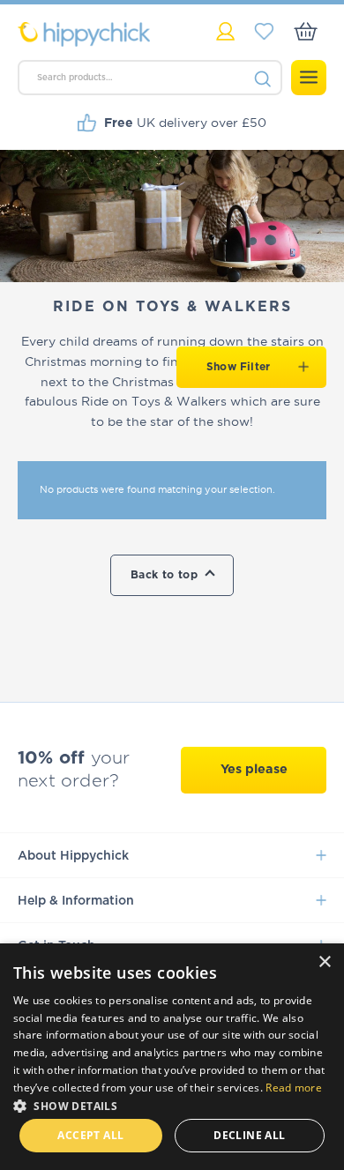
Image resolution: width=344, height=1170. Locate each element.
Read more (293, 1087)
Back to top (164, 575)
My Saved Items (264, 31)
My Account (225, 31)
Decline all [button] (249, 1135)
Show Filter (238, 366)
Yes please (254, 769)
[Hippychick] (95, 34)
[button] (172, 1104)
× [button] (324, 962)
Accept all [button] (90, 1135)
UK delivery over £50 (185, 123)
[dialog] (172, 1056)
